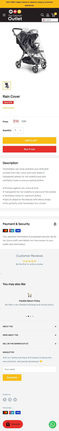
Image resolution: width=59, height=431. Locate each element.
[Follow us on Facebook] (5, 400)
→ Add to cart (29, 140)
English (48, 20)
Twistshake (8, 108)
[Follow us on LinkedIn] (15, 400)
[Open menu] (4, 15)
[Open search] (42, 15)
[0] (53, 15)
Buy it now (29, 149)
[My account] (47, 15)
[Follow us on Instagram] (10, 400)
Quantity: (7, 130)
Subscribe (12, 377)
